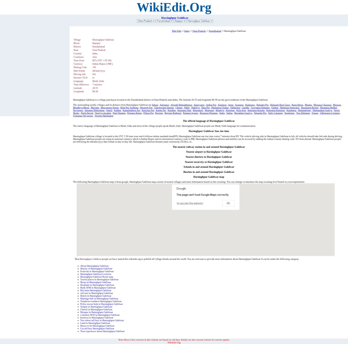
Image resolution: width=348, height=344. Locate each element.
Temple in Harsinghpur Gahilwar (96, 307)
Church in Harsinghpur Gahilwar (96, 309)
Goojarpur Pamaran (260, 107)
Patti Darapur (119, 113)
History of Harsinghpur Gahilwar (96, 268)
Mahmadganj (304, 110)
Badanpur (250, 105)
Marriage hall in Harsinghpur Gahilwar (99, 298)
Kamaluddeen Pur (131, 110)
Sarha (222, 113)
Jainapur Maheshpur (95, 110)
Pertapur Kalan (134, 113)
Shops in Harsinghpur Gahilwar (95, 282)
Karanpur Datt (184, 110)
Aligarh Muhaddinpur (181, 105)
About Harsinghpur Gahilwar (94, 266)
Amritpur (222, 105)
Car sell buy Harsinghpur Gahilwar (97, 328)
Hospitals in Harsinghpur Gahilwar (97, 285)
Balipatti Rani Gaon (280, 105)
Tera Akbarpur (303, 113)
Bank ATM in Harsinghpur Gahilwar (98, 287)
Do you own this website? (190, 203)
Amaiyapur (199, 105)
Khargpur (209, 110)
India (186, 31)
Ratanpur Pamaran (209, 113)
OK (228, 203)
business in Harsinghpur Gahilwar (96, 317)
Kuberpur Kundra (256, 110)
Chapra (179, 107)
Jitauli (109, 110)
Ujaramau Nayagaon (83, 116)
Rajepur (159, 113)
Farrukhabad (215, 31)
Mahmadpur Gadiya (322, 110)
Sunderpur (289, 113)
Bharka (308, 105)
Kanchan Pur (148, 110)
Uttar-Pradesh (199, 31)
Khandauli (198, 110)
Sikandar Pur (260, 113)
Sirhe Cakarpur (275, 113)
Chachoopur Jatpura (164, 107)
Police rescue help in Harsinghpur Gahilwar (101, 304)
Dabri (187, 107)
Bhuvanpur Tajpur (110, 107)
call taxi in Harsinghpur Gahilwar (96, 293)
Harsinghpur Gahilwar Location (95, 274)
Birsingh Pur (146, 107)
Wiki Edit (176, 31)
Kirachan (230, 110)
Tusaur (315, 113)
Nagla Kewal (87, 113)
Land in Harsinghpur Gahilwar (95, 323)
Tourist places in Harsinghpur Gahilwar (99, 279)
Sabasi (155, 105)
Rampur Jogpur (190, 113)
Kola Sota (241, 110)
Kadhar (117, 110)
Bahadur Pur (262, 105)
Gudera (274, 107)
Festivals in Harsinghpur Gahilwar (97, 271)
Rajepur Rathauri (173, 113)
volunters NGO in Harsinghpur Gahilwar (100, 315)
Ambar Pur (211, 105)
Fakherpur (235, 107)
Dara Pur (205, 107)
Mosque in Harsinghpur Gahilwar (96, 312)
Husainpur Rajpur (309, 107)
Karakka (172, 110)
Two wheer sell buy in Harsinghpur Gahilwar (102, 320)
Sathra (229, 113)
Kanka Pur (161, 110)
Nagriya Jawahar (103, 113)
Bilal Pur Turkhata (129, 107)
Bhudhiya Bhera (81, 107)
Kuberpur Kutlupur (275, 110)
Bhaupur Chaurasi (322, 105)
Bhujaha (95, 107)
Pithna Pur (148, 113)
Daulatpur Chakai (220, 107)
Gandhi (245, 107)
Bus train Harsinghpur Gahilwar (95, 290)
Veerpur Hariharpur (104, 116)
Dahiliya (195, 107)
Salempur (164, 105)
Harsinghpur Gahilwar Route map (96, 277)
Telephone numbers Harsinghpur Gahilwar (101, 301)
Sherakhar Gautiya (243, 113)
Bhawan (337, 105)
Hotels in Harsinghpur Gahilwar (95, 296)
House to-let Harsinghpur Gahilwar (97, 326)
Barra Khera (297, 105)
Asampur (239, 105)
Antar (230, 105)
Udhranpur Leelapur (330, 113)
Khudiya (220, 110)
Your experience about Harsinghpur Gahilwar (102, 331)
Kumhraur (291, 110)
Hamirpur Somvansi (289, 107)
